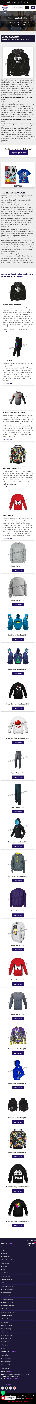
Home (4, 1247)
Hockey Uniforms (7, 1296)
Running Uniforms (8, 1312)
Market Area (6, 1276)
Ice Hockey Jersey (7, 1299)
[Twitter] (6, 1388)
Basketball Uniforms (8, 1286)
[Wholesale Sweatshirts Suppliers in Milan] (18, 502)
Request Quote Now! (18, 153)
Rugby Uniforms (7, 1309)
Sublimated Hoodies (12, 468)
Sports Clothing (7, 1319)
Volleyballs (5, 1368)
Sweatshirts (8, 516)
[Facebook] (2, 1388)
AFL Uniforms (6, 1283)
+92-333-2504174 (13, 1378)
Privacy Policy (6, 1256)
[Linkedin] (10, 1388)
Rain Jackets (6, 1345)
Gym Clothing (6, 1329)
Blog (3, 1269)
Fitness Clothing (7, 1325)
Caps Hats (5, 1332)
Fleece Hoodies (7, 1335)
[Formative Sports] (5, 9)
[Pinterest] (14, 1388)
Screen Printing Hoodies (14, 412)
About (4, 1250)
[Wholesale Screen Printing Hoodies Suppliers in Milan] (18, 399)
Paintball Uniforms (8, 1306)
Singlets (4, 1348)
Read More (6, 332)
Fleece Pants (9, 361)
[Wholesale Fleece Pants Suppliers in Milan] (18, 347)
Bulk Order (5, 1273)
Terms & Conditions (8, 1260)
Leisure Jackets (6, 1338)
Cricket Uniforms (7, 1289)
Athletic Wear (6, 1322)
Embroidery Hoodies (12, 305)
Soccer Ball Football (8, 1365)
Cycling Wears (6, 1292)
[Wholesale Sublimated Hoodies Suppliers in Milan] (18, 455)
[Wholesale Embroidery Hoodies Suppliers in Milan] (18, 291)
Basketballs (5, 1355)
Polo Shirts (5, 1342)
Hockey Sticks (6, 1361)
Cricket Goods (6, 1358)
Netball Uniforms (7, 1302)
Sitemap (4, 1266)
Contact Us (5, 1263)
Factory (4, 1253)
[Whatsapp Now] (3, 1393)
